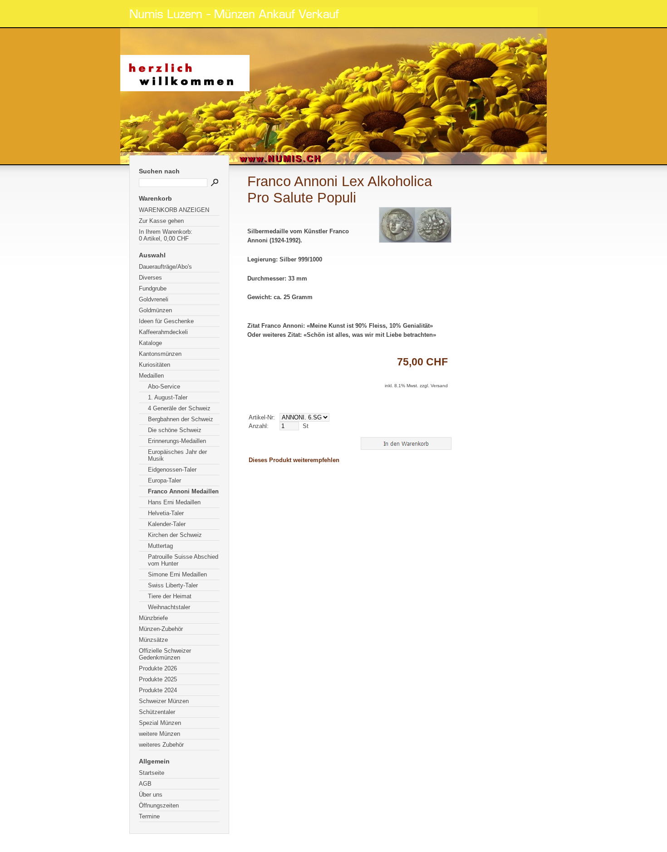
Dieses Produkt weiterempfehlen (294, 460)
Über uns (150, 794)
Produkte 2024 (158, 690)
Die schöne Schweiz (174, 430)
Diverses (150, 277)
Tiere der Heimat (169, 596)
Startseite (151, 772)
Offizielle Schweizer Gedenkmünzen (165, 654)
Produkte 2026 (158, 668)
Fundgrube (153, 288)
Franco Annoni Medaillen (183, 491)
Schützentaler (157, 712)
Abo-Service (164, 386)
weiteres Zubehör (161, 744)
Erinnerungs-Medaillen (177, 441)
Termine (149, 816)
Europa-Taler (164, 480)
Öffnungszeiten (159, 805)
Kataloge (150, 343)
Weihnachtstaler (169, 607)
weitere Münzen (159, 733)
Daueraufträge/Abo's (165, 266)
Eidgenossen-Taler (172, 469)
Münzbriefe (153, 618)
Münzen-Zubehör (161, 628)
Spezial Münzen (160, 722)
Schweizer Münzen (164, 701)
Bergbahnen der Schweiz (180, 419)
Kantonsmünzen (160, 353)
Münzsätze (153, 639)
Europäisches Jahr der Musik (177, 455)
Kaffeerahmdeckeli (163, 332)
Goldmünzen (155, 310)
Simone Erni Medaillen (177, 574)
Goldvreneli (153, 299)
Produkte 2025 (158, 679)
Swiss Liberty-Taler (173, 585)
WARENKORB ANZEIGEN (174, 210)
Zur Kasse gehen (161, 220)
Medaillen (151, 375)
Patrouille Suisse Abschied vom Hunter (183, 560)
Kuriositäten (154, 364)
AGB (145, 783)
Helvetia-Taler (166, 513)
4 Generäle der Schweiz (179, 408)
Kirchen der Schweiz (175, 535)
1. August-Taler (167, 397)
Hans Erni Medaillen (174, 502)
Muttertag (160, 545)
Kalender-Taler (167, 524)
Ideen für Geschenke (166, 321)
